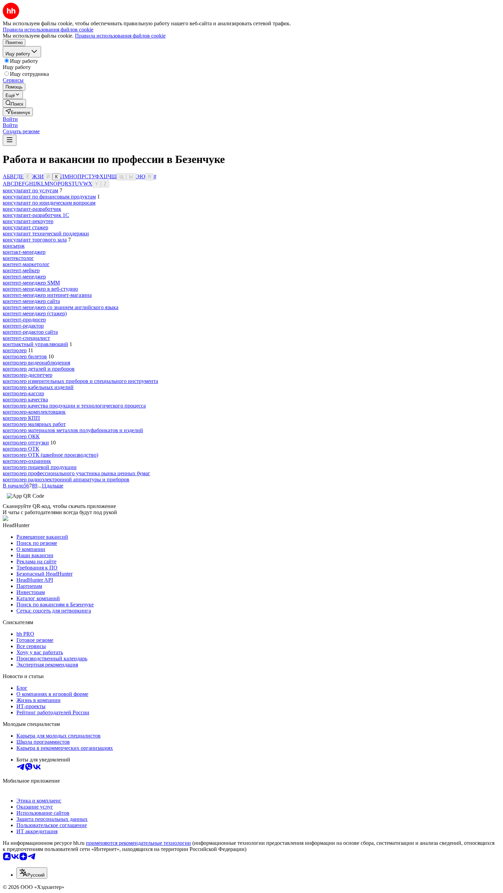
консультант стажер (25, 227)
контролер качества (25, 399)
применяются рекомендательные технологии (138, 843)
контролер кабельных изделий (38, 387)
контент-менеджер (24, 276)
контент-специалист (26, 338)
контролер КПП (21, 418)
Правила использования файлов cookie (120, 36)
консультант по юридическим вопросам (49, 203)
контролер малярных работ (34, 424)
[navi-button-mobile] (9, 140)
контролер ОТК (21, 449)
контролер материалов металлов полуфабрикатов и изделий (73, 430)
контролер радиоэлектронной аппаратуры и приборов (66, 479)
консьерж (14, 246)
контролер (15, 350)
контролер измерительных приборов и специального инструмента (80, 381)
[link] (14, 103)
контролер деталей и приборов (39, 369)
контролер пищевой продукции (40, 467)
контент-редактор (23, 326)
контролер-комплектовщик (34, 412)
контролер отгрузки (26, 442)
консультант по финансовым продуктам (49, 197)
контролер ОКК (21, 436)
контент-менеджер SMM (31, 283)
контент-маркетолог (26, 264)
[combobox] (31, 873)
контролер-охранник (27, 461)
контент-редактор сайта (30, 332)
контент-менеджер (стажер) (35, 313)
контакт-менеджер (24, 252)
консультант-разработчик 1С (36, 215)
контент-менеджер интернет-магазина (47, 295)
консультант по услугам (30, 190)
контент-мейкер (21, 270)
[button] (10, 119)
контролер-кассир (23, 393)
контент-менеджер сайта (31, 301)
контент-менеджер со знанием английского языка (60, 307)
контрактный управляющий (35, 344)
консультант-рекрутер (28, 221)
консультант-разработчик (32, 209)
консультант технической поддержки (46, 233)
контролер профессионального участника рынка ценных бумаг (76, 473)
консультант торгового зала (35, 240)
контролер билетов (25, 356)
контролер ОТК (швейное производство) (50, 455)
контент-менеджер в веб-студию (40, 289)
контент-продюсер (24, 319)
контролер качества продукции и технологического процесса (74, 406)
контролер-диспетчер (27, 375)
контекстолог (18, 258)
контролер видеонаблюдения (36, 363)
